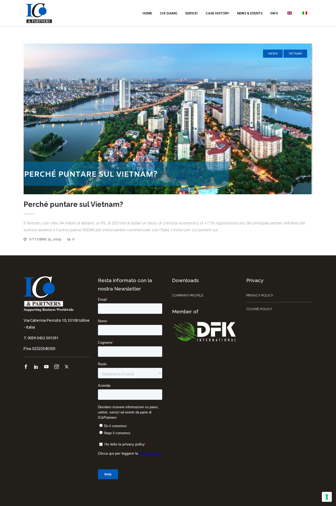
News (272, 53)
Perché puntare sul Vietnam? (73, 204)
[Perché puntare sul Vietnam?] (168, 119)
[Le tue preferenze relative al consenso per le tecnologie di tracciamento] (327, 497)
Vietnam (295, 53)
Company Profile (187, 295)
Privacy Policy (259, 295)
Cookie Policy (259, 309)
